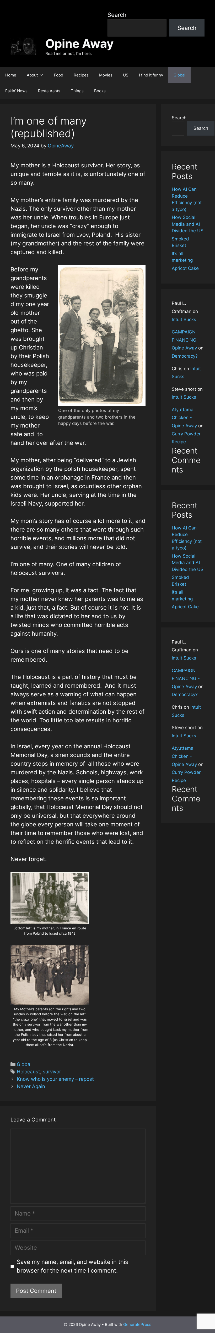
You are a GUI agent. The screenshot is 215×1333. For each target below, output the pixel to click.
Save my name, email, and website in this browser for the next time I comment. (72, 1266)
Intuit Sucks (184, 319)
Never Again (31, 1086)
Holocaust (28, 1072)
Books (100, 90)
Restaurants (49, 90)
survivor (52, 1072)
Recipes (81, 75)
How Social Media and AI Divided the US (187, 224)
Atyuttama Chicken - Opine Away (184, 417)
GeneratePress (137, 1324)
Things (77, 90)
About (32, 75)
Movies (105, 75)
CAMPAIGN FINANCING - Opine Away (186, 340)
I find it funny (151, 75)
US (125, 75)
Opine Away (79, 43)
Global (179, 75)
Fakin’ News (16, 90)
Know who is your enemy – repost (55, 1079)
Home (10, 75)
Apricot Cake (185, 268)
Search (117, 14)
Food (58, 75)
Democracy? (185, 356)
